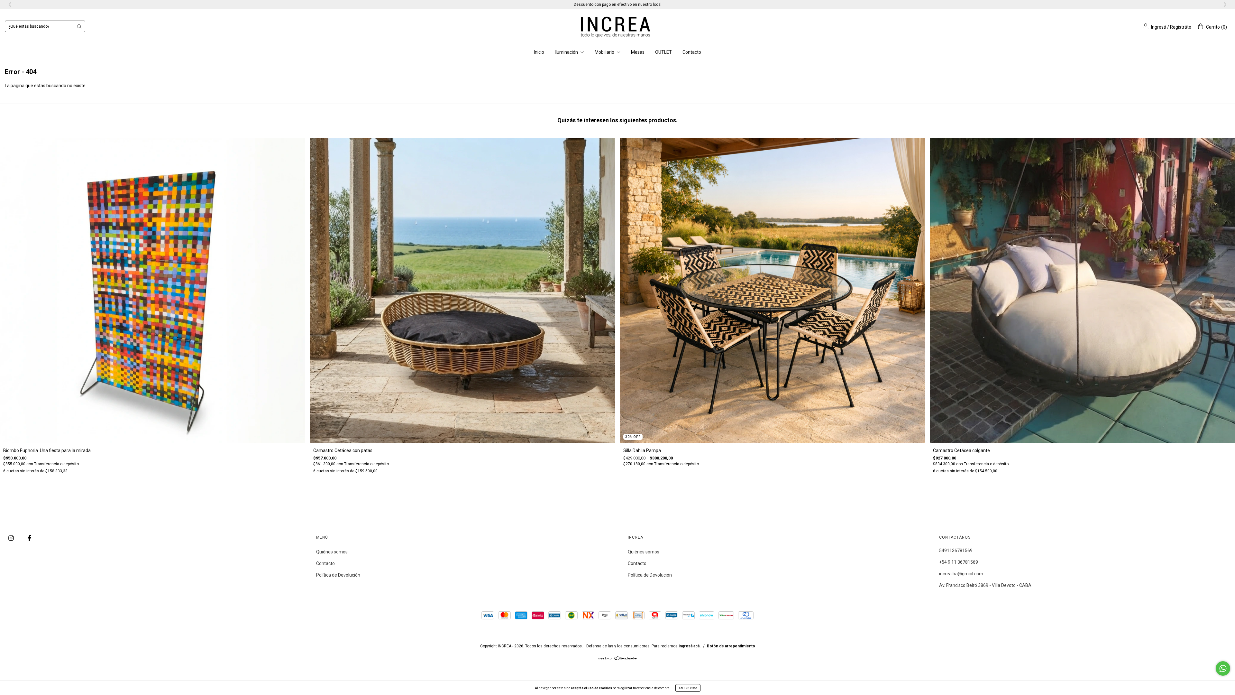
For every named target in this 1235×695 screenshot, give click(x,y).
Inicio (539, 52)
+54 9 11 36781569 (958, 562)
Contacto (691, 52)
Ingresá (1158, 27)
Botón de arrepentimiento (731, 646)
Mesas (638, 52)
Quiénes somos (332, 551)
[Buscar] (79, 26)
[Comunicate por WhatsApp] (1223, 668)
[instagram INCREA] (11, 538)
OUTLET (663, 52)
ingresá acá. (690, 646)
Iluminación (567, 52)
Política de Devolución (338, 575)
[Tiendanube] (618, 659)
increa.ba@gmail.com (961, 573)
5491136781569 (956, 550)
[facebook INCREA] (29, 538)
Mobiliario (605, 52)
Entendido (688, 687)
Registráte (1180, 27)
